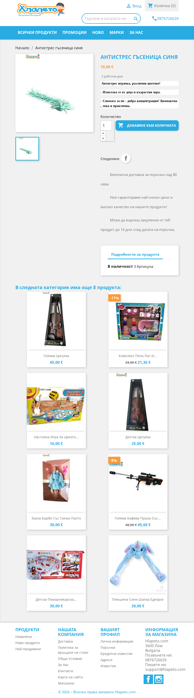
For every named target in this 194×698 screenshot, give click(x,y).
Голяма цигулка (56, 355)
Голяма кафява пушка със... (138, 518)
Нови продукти (27, 642)
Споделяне (126, 158)
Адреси (106, 660)
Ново (98, 32)
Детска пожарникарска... (56, 599)
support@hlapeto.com (165, 669)
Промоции (74, 32)
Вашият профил (110, 632)
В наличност (120, 266)
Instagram (158, 679)
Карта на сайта (70, 677)
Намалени (23, 636)
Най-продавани (28, 649)
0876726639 (165, 18)
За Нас (136, 32)
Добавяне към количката (147, 125)
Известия (108, 666)
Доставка (65, 641)
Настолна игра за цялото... (56, 437)
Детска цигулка (137, 437)
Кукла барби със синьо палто (56, 518)
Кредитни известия (116, 653)
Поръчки (108, 647)
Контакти (65, 671)
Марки (117, 32)
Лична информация (117, 641)
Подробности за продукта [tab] (135, 254)
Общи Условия (70, 658)
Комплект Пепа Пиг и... (138, 355)
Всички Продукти (37, 32)
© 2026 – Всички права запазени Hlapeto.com (97, 691)
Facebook (148, 679)
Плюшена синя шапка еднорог (138, 599)
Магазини (66, 683)
